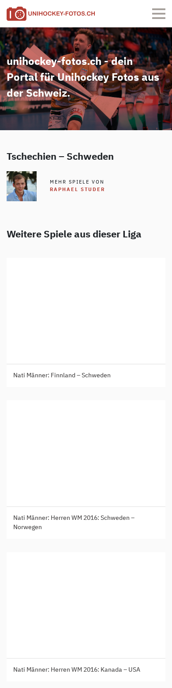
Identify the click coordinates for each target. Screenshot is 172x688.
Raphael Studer (77, 189)
